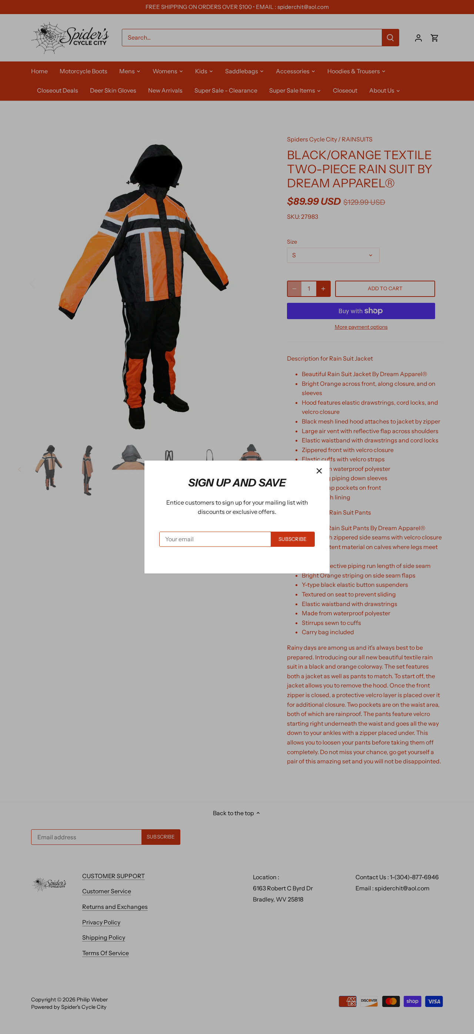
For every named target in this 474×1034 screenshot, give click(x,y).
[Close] (319, 471)
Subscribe (292, 539)
